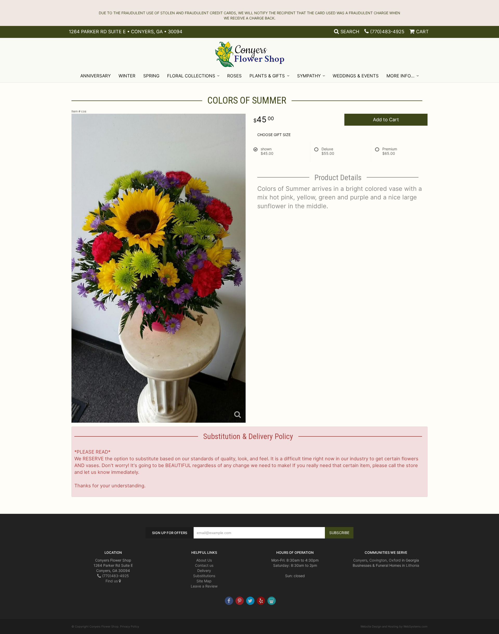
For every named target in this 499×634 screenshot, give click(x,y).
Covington (378, 560)
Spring (151, 75)
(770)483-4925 (387, 31)
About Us (204, 560)
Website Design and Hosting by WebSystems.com (394, 626)
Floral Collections (191, 75)
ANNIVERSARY (95, 75)
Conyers (360, 560)
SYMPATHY (309, 75)
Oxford (395, 560)
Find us (112, 581)
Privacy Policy (129, 626)
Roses (234, 75)
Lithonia (412, 565)
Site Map (204, 581)
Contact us (204, 565)
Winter (127, 75)
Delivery (204, 570)
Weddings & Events (356, 75)
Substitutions (204, 576)
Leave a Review (204, 586)
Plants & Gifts (267, 75)
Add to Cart (386, 119)
